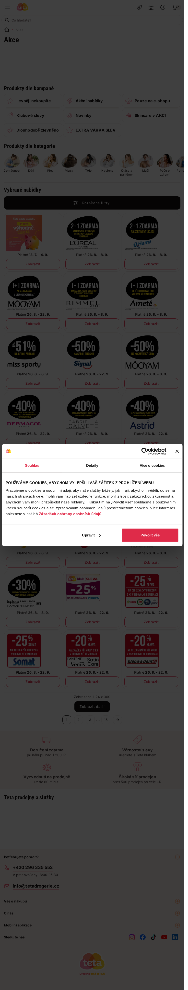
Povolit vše (150, 535)
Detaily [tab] (92, 465)
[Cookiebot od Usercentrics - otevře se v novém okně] (144, 451)
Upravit (88, 535)
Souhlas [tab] (32, 465)
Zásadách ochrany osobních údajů (70, 514)
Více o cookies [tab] (152, 465)
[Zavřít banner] (177, 451)
